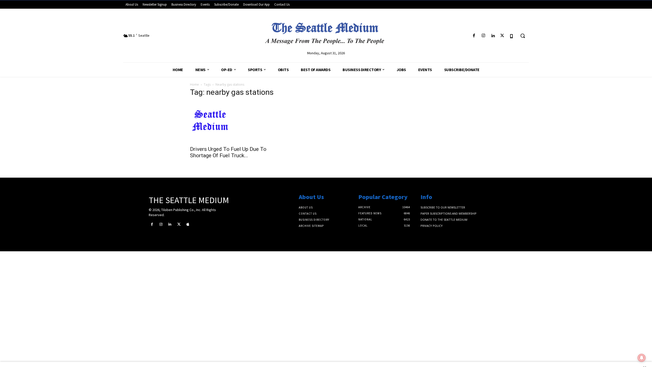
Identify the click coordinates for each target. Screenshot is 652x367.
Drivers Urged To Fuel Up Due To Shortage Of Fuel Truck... (228, 152)
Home (194, 84)
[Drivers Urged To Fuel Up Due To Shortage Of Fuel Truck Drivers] (231, 122)
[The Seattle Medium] (326, 31)
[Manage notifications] (641, 358)
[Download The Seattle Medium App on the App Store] (511, 35)
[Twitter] (502, 35)
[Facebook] (473, 35)
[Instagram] (483, 35)
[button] (523, 36)
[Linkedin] (492, 35)
